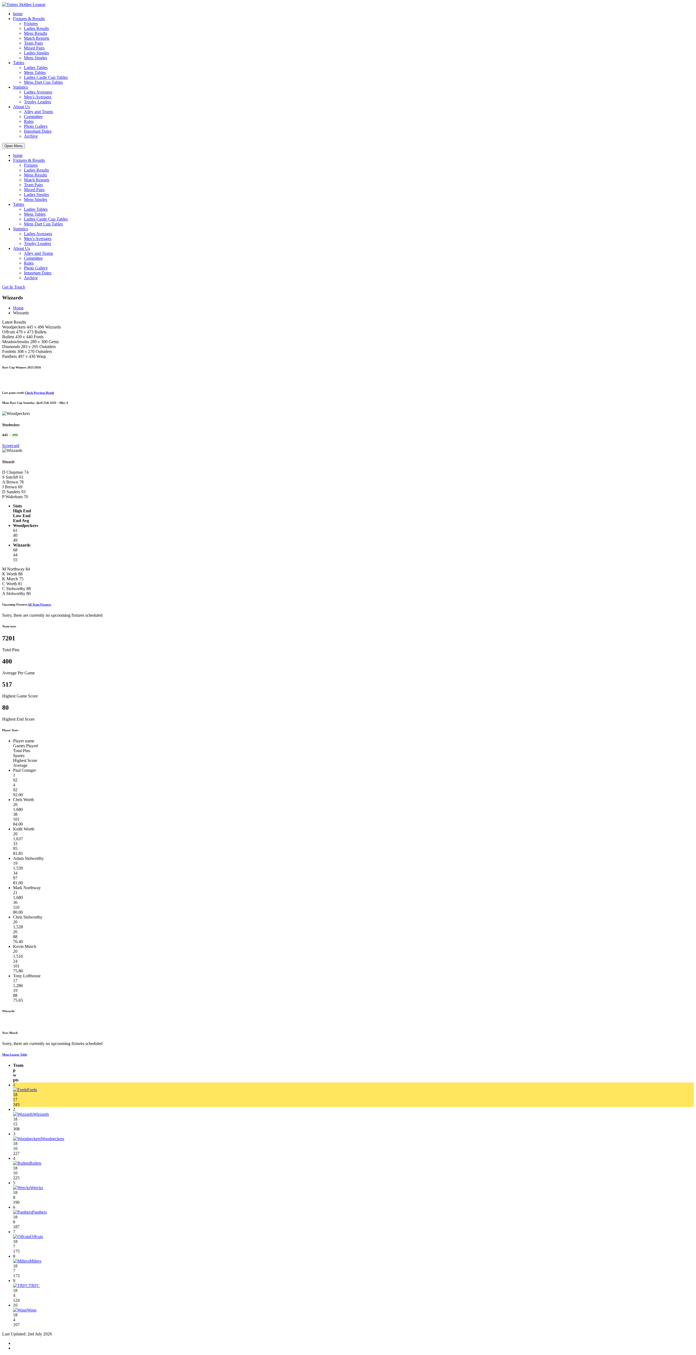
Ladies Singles (36, 53)
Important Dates (37, 131)
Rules (29, 121)
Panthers (39, 1212)
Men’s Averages (37, 97)
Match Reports (36, 38)
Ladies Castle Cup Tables (46, 77)
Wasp (31, 1310)
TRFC (34, 1285)
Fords (32, 1089)
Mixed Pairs (34, 48)
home (18, 13)
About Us (21, 106)
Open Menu (13, 146)
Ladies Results (36, 28)
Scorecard (10, 445)
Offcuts (36, 1236)
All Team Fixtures (39, 604)
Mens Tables (35, 72)
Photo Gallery (36, 126)
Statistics (20, 87)
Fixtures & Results (29, 18)
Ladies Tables (36, 67)
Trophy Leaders (37, 102)
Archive (31, 136)
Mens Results (35, 33)
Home (18, 308)
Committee (33, 116)
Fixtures (31, 23)
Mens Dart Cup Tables (43, 82)
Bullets (35, 1163)
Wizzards (8, 461)
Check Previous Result (39, 392)
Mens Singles (35, 57)
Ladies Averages (38, 92)
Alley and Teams (38, 111)
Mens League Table (14, 1054)
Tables (18, 62)
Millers (35, 1261)
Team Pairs (33, 43)
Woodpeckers (11, 424)
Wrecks (36, 1187)
